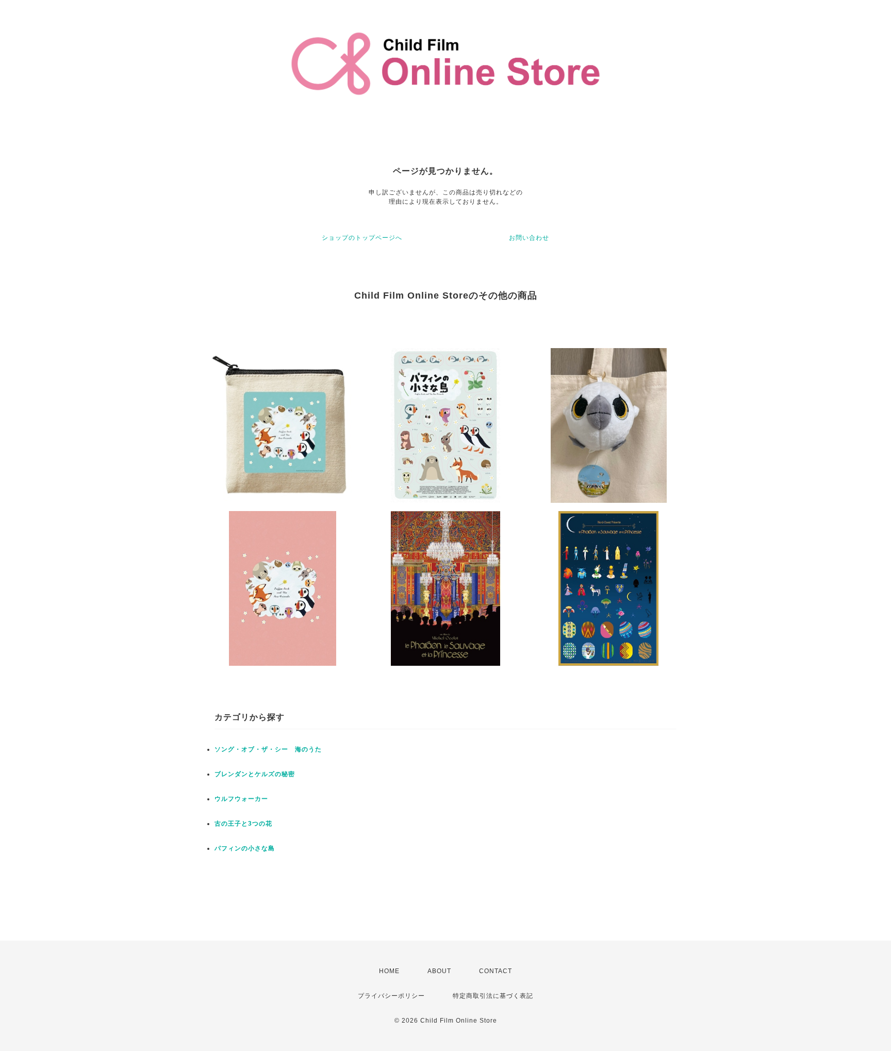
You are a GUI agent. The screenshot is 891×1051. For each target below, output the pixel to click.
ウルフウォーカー (241, 798)
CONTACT (495, 971)
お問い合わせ (529, 237)
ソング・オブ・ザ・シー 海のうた (268, 749)
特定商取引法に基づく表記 (493, 995)
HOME (389, 971)
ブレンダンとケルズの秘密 (254, 774)
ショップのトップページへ (362, 237)
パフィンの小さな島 (244, 848)
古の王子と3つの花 (243, 823)
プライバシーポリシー (391, 995)
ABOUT (439, 971)
